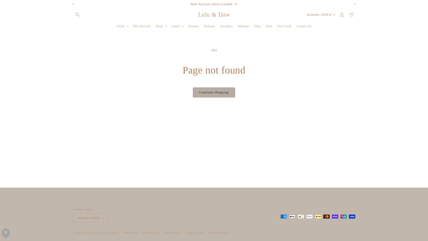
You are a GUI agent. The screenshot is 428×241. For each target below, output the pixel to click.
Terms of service (173, 232)
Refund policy (131, 232)
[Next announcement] (355, 4)
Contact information (219, 232)
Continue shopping (214, 92)
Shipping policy (195, 232)
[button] (77, 14)
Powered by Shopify (108, 233)
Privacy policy (151, 232)
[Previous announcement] (73, 4)
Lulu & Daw (89, 233)
